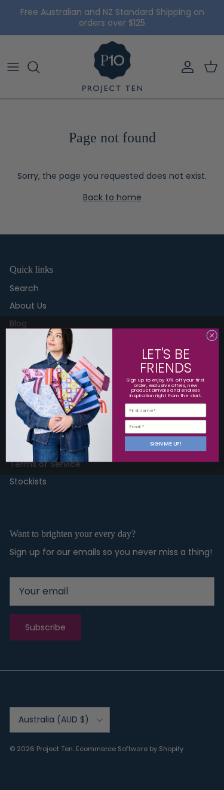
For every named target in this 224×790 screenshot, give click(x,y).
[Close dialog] (211, 335)
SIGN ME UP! (165, 443)
